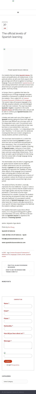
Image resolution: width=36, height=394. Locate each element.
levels (23, 254)
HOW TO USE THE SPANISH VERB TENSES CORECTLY (15, 271)
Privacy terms (15, 365)
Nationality (8, 326)
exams (19, 254)
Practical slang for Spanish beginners (17, 266)
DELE (4, 252)
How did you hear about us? (14, 333)
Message (7, 341)
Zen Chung (11, 227)
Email (6, 311)
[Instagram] (33, 392)
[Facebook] (30, 392)
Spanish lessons (27, 83)
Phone (6, 318)
